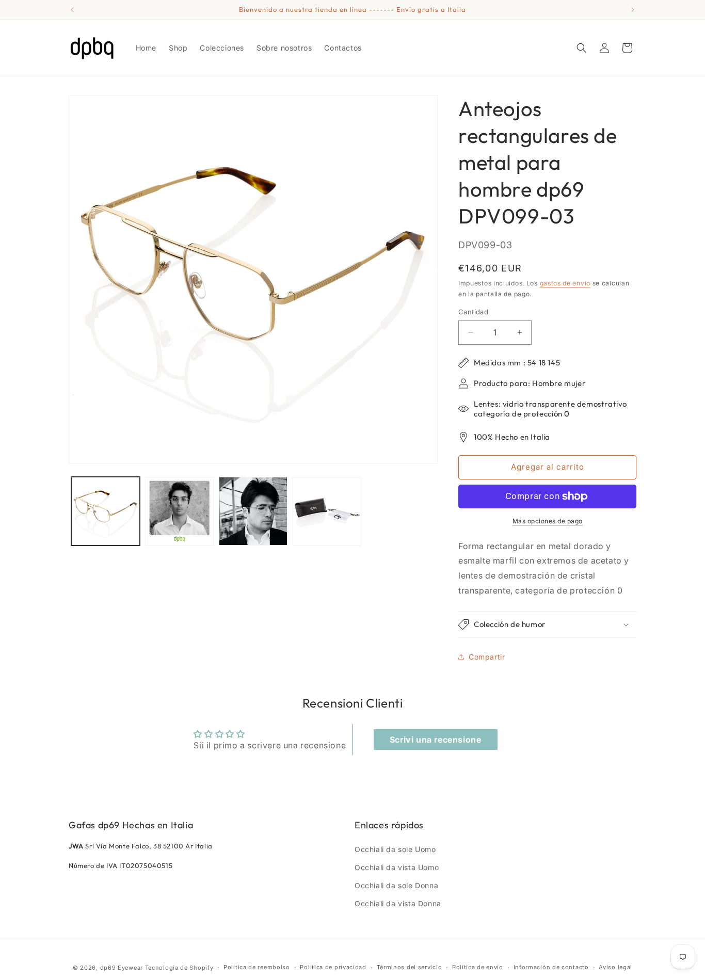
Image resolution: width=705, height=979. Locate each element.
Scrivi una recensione (436, 739)
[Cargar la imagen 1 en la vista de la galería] (105, 511)
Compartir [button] (487, 656)
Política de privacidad (333, 967)
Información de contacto (551, 967)
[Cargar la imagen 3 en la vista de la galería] (253, 511)
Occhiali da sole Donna (396, 885)
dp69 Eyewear (121, 967)
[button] (581, 48)
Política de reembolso (256, 967)
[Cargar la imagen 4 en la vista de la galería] (327, 511)
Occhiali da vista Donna (398, 903)
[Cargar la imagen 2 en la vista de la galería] (179, 511)
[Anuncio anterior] (72, 10)
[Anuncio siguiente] (632, 10)
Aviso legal (615, 967)
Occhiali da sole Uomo (395, 849)
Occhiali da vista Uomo (397, 867)
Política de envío (477, 967)
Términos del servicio (409, 967)
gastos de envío (565, 283)
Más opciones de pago (547, 521)
